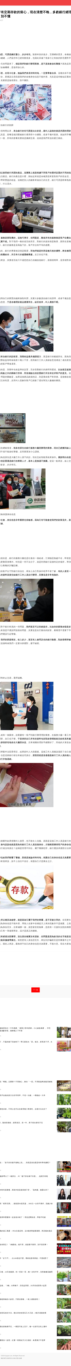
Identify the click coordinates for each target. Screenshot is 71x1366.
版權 (20, 1358)
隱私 (17, 1358)
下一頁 (35, 990)
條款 (14, 1358)
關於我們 (3, 1358)
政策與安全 (9, 1358)
